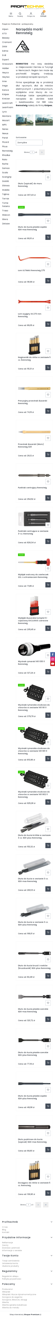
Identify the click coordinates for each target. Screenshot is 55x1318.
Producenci (7, 1289)
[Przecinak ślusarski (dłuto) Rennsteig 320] (34, 432)
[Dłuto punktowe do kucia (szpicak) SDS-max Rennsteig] (34, 1127)
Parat (5, 137)
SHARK (5, 181)
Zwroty (5, 1245)
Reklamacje (7, 1242)
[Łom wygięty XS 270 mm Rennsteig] (34, 301)
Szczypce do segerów (12, 1297)
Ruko (4, 159)
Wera (5, 219)
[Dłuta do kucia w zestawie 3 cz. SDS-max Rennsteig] (34, 866)
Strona (27, 152)
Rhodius (6, 155)
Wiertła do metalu (10, 1307)
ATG (4, 33)
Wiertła (5, 1302)
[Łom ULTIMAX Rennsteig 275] (34, 258)
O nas (5, 1227)
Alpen (5, 29)
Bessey (5, 37)
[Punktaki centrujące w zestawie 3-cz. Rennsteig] (34, 519)
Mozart (6, 120)
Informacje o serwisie (12, 1250)
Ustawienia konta (10, 1263)
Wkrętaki (6, 1291)
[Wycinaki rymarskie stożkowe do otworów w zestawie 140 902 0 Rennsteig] (34, 779)
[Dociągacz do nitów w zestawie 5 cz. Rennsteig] (34, 1170)
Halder (5, 68)
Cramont (7, 42)
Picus (4, 146)
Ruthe (5, 163)
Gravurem (7, 63)
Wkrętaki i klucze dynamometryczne (19, 1294)
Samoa (5, 168)
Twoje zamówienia (10, 1260)
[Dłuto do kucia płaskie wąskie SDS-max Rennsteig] (34, 215)
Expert (5, 59)
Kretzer (6, 98)
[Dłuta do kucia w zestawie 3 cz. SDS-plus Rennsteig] (34, 910)
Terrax (5, 198)
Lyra (4, 111)
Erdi (4, 55)
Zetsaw (6, 223)
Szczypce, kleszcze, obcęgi (14, 1299)
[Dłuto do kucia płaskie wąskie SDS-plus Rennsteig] (34, 1084)
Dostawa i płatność (11, 1248)
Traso (5, 210)
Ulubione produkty (10, 1266)
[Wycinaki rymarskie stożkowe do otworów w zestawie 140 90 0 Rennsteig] (34, 693)
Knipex (5, 94)
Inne (4, 81)
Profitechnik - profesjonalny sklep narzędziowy (18, 24)
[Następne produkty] (38, 1205)
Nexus (5, 133)
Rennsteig (7, 150)
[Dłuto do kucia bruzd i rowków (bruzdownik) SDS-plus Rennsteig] (34, 953)
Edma (5, 50)
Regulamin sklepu (10, 1276)
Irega (5, 85)
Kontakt (5, 1232)
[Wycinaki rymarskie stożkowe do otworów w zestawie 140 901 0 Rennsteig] (34, 736)
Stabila (5, 189)
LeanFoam (7, 107)
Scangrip (6, 176)
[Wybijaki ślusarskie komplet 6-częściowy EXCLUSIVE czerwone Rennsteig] (34, 606)
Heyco (5, 72)
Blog (4, 1229)
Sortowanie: (21, 137)
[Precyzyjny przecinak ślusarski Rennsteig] (34, 388)
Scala (5, 172)
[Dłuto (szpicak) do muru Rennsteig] (34, 171)
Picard (5, 142)
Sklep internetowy (24, 1314)
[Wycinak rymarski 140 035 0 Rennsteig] (34, 649)
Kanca (5, 90)
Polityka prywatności (11, 1279)
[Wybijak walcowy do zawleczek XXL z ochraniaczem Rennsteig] (34, 562)
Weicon (6, 214)
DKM (4, 46)
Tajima (5, 194)
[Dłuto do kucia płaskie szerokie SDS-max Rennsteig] (34, 997)
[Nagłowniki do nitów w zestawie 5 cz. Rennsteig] (34, 345)
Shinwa (5, 185)
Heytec (6, 76)
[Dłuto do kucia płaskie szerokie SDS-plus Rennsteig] (34, 1040)
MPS (4, 124)
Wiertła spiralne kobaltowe (14, 1305)
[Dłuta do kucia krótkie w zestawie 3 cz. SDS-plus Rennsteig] (34, 823)
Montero (6, 116)
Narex (5, 129)
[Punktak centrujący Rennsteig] (34, 475)
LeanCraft (7, 103)
